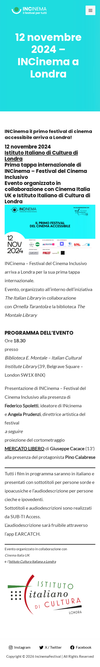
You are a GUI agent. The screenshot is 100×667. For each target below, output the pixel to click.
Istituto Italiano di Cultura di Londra (41, 155)
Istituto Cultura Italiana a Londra (32, 561)
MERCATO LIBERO (24, 448)
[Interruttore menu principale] (90, 10)
